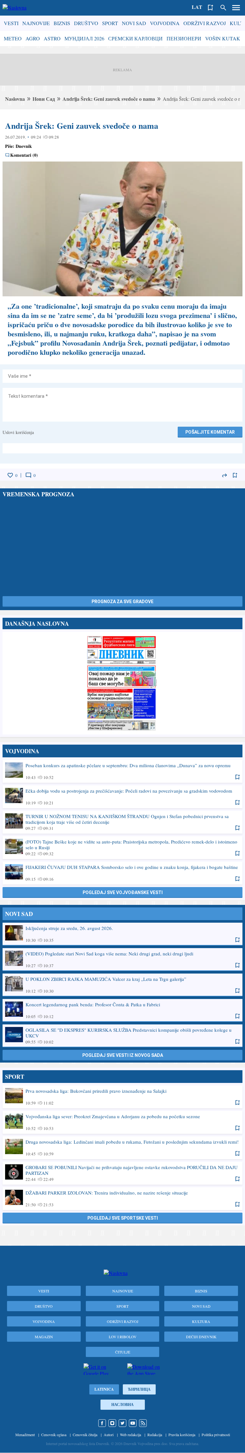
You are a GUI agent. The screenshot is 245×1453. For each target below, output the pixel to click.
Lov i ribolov (123, 1336)
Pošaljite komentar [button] (210, 432)
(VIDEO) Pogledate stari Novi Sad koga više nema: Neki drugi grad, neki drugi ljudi (122, 959)
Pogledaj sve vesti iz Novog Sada (122, 1055)
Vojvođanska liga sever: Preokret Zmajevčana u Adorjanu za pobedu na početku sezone (122, 1122)
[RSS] (143, 1423)
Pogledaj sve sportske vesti (122, 1218)
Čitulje (122, 1351)
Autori (109, 1434)
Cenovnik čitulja (85, 1434)
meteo (13, 38)
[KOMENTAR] (28, 475)
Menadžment (25, 1434)
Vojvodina (165, 23)
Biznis (62, 23)
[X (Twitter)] (122, 1423)
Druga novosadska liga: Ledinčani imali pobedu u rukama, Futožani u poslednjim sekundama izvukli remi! (122, 1147)
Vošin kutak (222, 38)
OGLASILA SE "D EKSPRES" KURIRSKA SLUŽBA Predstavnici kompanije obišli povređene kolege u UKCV (122, 1035)
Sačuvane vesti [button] (210, 7)
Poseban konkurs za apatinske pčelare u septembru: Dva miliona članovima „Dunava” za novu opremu (122, 771)
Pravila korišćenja (181, 1434)
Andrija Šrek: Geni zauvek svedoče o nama (109, 99)
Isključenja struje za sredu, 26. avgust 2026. (122, 934)
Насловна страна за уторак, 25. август (122, 683)
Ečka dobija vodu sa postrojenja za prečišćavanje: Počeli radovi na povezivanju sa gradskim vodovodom (122, 796)
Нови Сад (44, 99)
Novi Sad (134, 23)
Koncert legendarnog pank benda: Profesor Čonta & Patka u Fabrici (122, 1010)
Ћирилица (139, 1389)
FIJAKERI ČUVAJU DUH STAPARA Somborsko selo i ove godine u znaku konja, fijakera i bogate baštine (122, 873)
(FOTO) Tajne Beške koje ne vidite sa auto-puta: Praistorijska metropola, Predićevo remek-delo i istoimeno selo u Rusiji (122, 847)
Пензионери (184, 38)
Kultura (201, 1321)
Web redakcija (130, 1434)
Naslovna (15, 99)
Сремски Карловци (135, 38)
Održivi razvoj (204, 23)
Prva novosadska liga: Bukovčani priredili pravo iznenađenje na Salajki (122, 1096)
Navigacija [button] (236, 7)
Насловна (122, 1404)
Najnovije (36, 23)
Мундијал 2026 (84, 38)
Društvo (86, 23)
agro (33, 38)
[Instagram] (112, 1423)
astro (52, 38)
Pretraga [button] (223, 7)
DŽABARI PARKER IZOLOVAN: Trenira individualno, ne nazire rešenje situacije (122, 1198)
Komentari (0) (24, 155)
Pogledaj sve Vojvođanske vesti (123, 892)
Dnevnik (24, 146)
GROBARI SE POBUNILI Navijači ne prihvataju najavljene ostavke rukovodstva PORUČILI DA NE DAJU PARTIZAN (122, 1173)
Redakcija (154, 1434)
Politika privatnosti (216, 1434)
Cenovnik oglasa (53, 1434)
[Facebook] (102, 1423)
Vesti (11, 23)
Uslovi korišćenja (18, 432)
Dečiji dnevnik (201, 1336)
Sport (110, 23)
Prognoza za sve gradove (122, 601)
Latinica (104, 1389)
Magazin (44, 1336)
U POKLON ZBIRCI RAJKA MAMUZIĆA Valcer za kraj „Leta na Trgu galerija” (122, 985)
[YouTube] (133, 1423)
